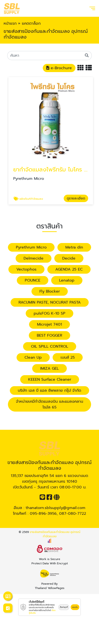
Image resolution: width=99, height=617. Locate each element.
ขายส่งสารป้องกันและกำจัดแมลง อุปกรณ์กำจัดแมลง (55, 534)
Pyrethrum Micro (31, 247)
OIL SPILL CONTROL (49, 346)
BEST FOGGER (49, 335)
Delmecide (33, 258)
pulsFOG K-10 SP (49, 313)
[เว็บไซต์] (57, 498)
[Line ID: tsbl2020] (42, 498)
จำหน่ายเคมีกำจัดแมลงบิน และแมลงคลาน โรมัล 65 (49, 404)
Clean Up (33, 357)
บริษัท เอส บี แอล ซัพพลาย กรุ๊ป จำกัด (49, 390)
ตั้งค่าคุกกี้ (64, 607)
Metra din (74, 247)
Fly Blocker (49, 291)
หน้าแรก (10, 23)
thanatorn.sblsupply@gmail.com (55, 508)
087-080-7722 (72, 513)
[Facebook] (49, 498)
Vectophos (26, 269)
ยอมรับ (75, 607)
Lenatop (66, 280)
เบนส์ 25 (68, 357)
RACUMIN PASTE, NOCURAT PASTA (50, 302)
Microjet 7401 (49, 324)
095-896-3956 (43, 513)
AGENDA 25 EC (69, 269)
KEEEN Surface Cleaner (49, 379)
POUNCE (32, 280)
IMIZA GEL (49, 368)
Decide (68, 258)
